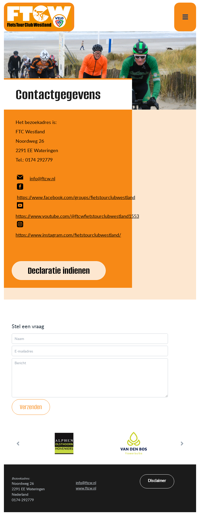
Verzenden (31, 407)
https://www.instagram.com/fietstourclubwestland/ (68, 235)
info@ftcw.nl (42, 178)
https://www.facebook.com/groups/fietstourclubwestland (76, 197)
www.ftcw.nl (86, 488)
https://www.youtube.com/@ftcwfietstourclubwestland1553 (77, 216)
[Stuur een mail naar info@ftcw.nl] (20, 178)
